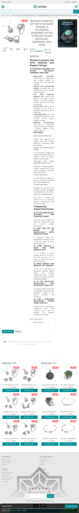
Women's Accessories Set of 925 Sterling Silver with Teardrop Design (29, 438)
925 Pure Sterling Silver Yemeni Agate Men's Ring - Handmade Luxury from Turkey (50, 412)
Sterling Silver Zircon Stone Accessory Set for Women (11, 412)
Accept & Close (72, 506)
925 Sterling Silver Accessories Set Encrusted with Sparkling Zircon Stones (11, 385)
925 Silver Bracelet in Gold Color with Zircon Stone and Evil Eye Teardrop (50, 438)
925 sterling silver (26, 341)
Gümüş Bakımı (7, 331)
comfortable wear (23, 344)
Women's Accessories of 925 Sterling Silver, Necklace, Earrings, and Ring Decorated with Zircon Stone (29, 412)
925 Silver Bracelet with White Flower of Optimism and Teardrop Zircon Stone (68, 438)
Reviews (18, 331)
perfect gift (34, 344)
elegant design (47, 341)
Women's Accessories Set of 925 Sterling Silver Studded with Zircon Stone (11, 438)
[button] (2, 49)
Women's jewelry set (14, 341)
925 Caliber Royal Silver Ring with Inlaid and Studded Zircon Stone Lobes (68, 385)
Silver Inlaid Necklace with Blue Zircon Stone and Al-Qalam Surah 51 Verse (50, 385)
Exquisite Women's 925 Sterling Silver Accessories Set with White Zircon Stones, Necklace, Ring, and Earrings (29, 385)
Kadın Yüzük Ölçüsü (36, 319)
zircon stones (37, 341)
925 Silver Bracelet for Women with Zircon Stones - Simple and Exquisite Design (68, 412)
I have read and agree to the (40, 501)
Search (7, 15)
